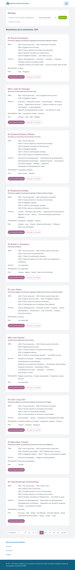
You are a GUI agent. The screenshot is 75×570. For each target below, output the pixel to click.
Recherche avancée (14, 22)
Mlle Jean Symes (16, 337)
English (8, 554)
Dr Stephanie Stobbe (18, 190)
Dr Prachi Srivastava (18, 38)
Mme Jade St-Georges (19, 89)
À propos (9, 550)
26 (46, 533)
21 (25, 533)
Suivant (63, 533)
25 (42, 533)
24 (37, 533)
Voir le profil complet (16, 77)
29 (58, 533)
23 (33, 533)
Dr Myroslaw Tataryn (18, 442)
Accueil (8, 546)
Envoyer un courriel (33, 77)
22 (29, 533)
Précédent (12, 533)
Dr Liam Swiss (15, 289)
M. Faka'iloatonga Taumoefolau (23, 482)
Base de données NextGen (19, 3)
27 (50, 533)
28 (54, 533)
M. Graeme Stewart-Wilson (21, 134)
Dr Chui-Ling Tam (16, 399)
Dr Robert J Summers (18, 244)
